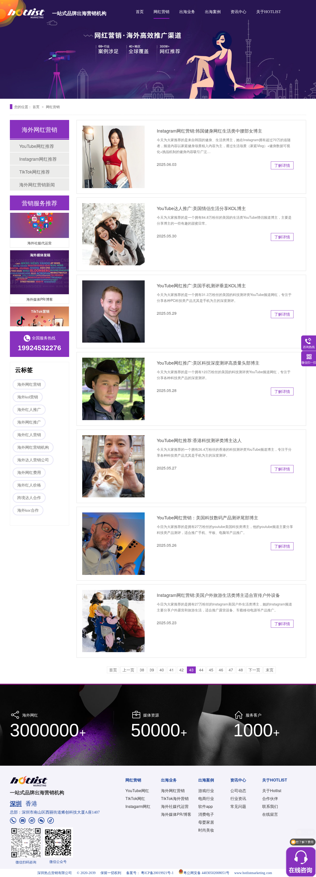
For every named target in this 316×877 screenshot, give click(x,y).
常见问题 (238, 806)
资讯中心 (238, 12)
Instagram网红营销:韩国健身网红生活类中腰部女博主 (209, 130)
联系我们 (270, 806)
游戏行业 (206, 790)
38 (142, 670)
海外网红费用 (29, 472)
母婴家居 (206, 822)
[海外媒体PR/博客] (39, 267)
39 (152, 670)
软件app (205, 806)
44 (201, 670)
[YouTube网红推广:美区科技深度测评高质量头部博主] (113, 389)
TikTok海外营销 (175, 798)
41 (171, 670)
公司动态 (238, 790)
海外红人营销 (29, 435)
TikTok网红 (135, 798)
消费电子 (206, 814)
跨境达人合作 (29, 498)
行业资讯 (238, 798)
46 (221, 670)
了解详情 (282, 165)
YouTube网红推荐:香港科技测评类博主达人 (199, 440)
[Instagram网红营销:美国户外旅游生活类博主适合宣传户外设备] (113, 621)
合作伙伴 (270, 798)
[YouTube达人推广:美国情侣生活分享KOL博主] (113, 234)
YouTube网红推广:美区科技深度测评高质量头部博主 (208, 362)
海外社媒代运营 (39, 237)
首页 (140, 12)
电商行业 (206, 798)
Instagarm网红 (138, 806)
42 (181, 670)
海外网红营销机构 (33, 447)
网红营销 (161, 12)
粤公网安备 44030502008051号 (206, 873)
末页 (270, 670)
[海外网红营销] (158, 49)
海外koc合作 (28, 510)
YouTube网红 (137, 790)
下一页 (254, 670)
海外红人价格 (29, 485)
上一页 (128, 670)
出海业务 (187, 12)
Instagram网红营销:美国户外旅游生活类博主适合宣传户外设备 (218, 595)
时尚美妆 (206, 830)
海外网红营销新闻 (37, 184)
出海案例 (213, 12)
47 (231, 670)
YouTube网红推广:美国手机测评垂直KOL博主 (201, 285)
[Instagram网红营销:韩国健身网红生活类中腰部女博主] (113, 157)
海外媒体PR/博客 (39, 294)
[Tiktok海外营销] (39, 324)
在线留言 (270, 814)
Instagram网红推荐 (38, 159)
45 (211, 670)
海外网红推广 (29, 422)
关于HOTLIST (268, 12)
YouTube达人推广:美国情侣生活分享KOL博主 (201, 208)
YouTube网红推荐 (36, 146)
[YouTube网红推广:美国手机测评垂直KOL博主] (113, 311)
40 (161, 670)
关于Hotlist (271, 790)
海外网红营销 (29, 384)
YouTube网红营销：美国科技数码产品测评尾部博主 (207, 517)
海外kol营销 (27, 397)
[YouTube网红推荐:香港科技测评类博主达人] (113, 466)
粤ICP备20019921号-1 (157, 873)
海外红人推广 (29, 410)
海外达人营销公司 (33, 460)
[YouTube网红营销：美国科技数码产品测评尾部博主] (113, 543)
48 (240, 670)
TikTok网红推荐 (34, 171)
